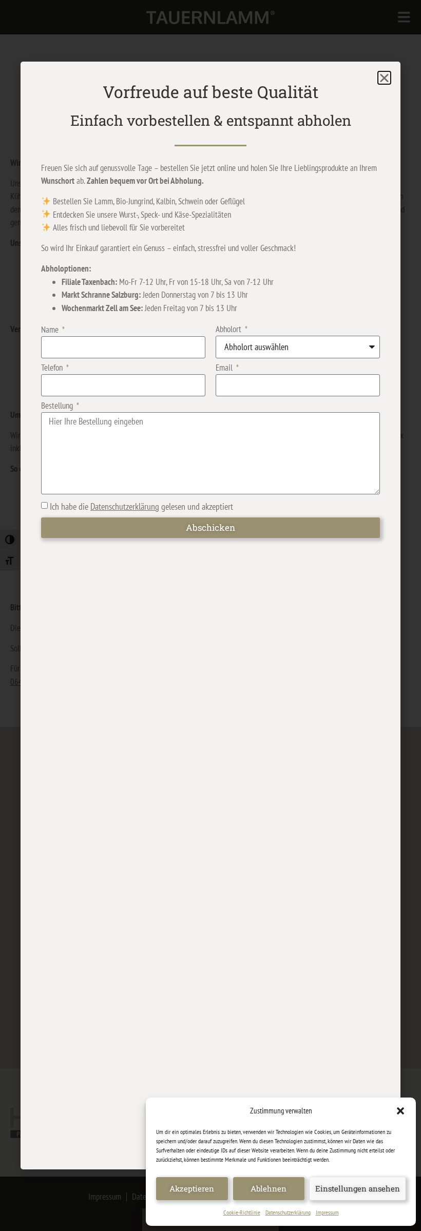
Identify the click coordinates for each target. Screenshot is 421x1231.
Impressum (327, 1212)
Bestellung (58, 406)
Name (51, 330)
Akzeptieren (191, 1188)
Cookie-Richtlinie (241, 1212)
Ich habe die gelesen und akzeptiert (141, 506)
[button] (400, 1111)
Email (225, 368)
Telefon (53, 368)
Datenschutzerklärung (288, 1212)
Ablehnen (268, 1188)
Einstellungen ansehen (357, 1188)
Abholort (229, 330)
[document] (210, 615)
